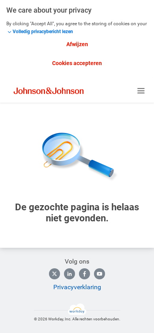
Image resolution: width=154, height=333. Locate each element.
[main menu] (141, 91)
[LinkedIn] (69, 273)
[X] (54, 273)
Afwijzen (77, 44)
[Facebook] (84, 273)
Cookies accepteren (77, 63)
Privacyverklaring (77, 287)
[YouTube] (99, 273)
